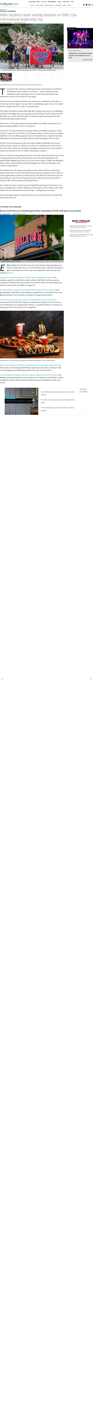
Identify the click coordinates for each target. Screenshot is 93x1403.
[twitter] (87, 5)
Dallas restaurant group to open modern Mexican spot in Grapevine (28, 300)
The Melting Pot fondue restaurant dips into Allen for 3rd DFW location (29, 375)
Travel (59, 1)
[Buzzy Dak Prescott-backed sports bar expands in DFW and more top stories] (32, 239)
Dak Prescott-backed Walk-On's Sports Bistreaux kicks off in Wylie (27, 277)
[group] (6, 77)
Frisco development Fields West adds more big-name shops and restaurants (31, 365)
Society (32, 5)
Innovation (58, 5)
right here (9, 273)
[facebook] (84, 5)
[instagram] (89, 5)
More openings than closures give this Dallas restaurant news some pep (81, 231)
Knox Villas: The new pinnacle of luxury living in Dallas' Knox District (57, 401)
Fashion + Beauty (49, 5)
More (69, 5)
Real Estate (66, 1)
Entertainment (52, 1)
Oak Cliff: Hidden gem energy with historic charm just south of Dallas (57, 393)
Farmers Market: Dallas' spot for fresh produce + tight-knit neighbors (57, 409)
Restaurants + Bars (34, 1)
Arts (72, 1)
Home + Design (40, 5)
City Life (43, 1)
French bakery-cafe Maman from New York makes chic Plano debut (28, 290)
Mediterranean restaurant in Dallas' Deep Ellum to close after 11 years (81, 235)
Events (64, 5)
